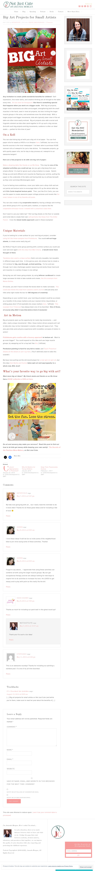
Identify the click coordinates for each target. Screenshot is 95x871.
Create (31, 22)
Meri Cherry (23, 598)
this (36, 343)
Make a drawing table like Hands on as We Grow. (21, 165)
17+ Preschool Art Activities (18, 691)
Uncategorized (39, 22)
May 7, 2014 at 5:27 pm (25, 496)
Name (10, 750)
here (38, 142)
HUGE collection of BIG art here (20, 379)
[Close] (90, 837)
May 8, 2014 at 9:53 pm (25, 601)
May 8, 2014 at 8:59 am (26, 561)
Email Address (65, 855)
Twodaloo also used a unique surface (17, 258)
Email (10, 759)
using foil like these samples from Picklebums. (20, 238)
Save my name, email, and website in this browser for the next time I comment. (31, 782)
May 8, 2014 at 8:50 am (26, 530)
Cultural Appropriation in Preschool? (14, 469)
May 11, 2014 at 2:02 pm (26, 657)
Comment (12, 727)
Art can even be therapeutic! (22, 102)
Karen (20, 527)
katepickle (22, 493)
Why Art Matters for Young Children (28, 468)
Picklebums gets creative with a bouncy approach (22, 337)
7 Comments (49, 22)
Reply (8, 516)
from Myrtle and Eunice (18, 363)
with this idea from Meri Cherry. (29, 250)
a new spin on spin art (48, 360)
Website (11, 769)
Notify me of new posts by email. (19, 797)
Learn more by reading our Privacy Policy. (60, 866)
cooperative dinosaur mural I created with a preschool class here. (27, 208)
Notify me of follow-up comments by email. (23, 792)
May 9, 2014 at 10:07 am (29, 626)
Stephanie (22, 654)
